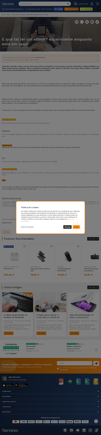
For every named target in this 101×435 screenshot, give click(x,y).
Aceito (76, 227)
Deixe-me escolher (27, 227)
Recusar (67, 227)
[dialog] (50, 217)
